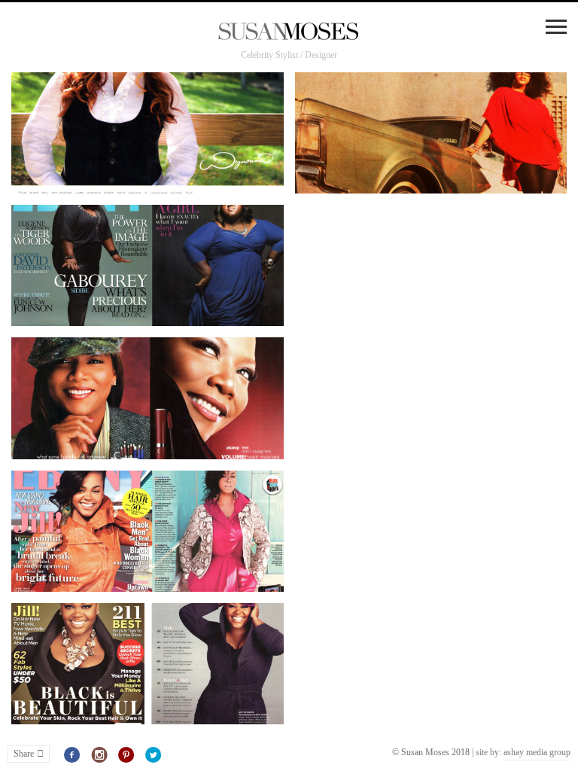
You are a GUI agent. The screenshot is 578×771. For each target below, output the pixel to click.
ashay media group (536, 752)
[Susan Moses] (289, 33)
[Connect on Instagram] (99, 755)
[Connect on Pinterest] (126, 755)
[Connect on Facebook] (72, 755)
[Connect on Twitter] (153, 755)
